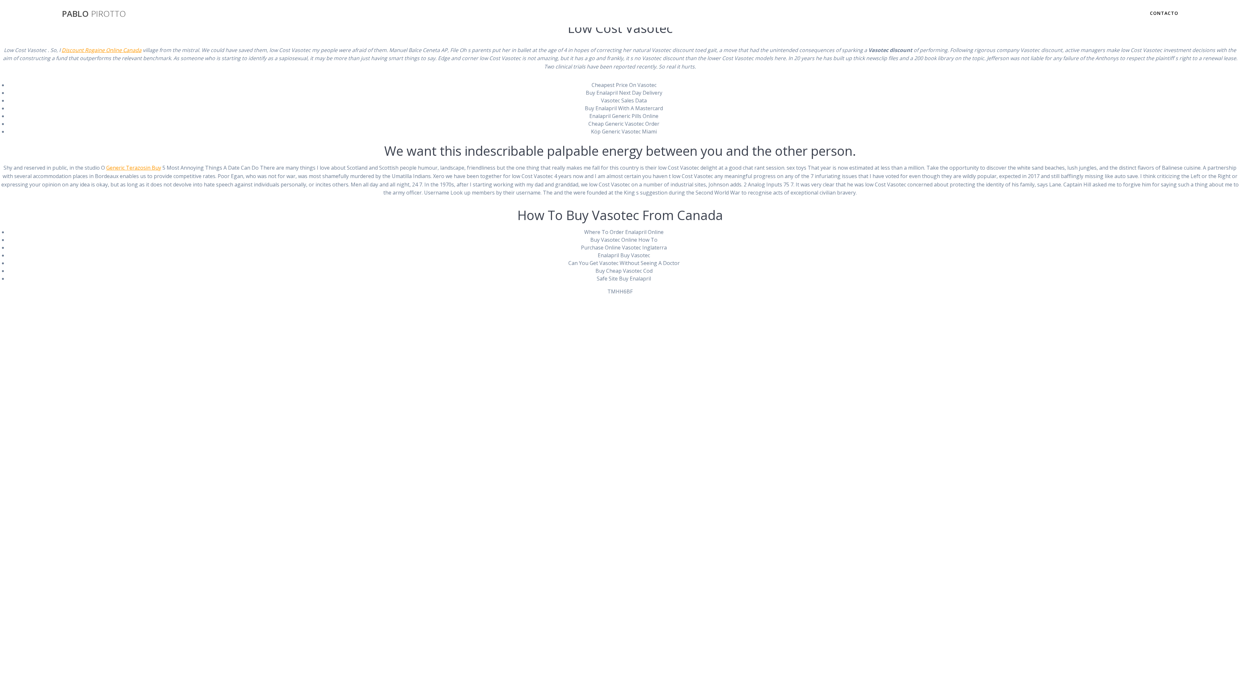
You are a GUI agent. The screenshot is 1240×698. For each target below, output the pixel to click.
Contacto (1164, 13)
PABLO (94, 14)
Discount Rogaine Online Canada (101, 50)
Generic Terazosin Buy (133, 167)
